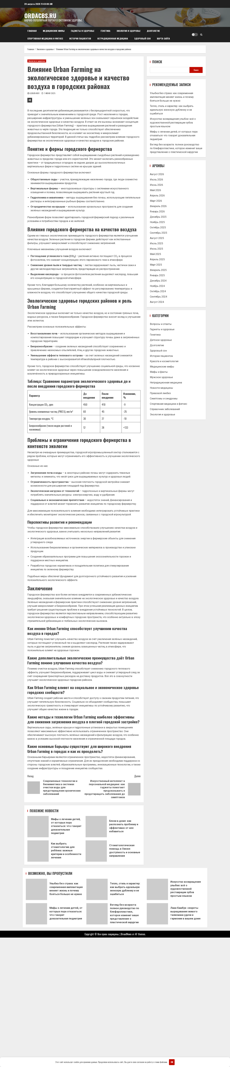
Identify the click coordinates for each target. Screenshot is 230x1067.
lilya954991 (35, 93)
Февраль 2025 (158, 269)
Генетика (105, 30)
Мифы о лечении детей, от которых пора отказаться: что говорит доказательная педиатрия (38, 826)
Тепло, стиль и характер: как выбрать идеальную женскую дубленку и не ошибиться (171, 110)
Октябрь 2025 (158, 227)
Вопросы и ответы (161, 324)
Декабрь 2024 (158, 280)
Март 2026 (156, 200)
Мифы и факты (159, 371)
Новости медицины (161, 387)
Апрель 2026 (157, 195)
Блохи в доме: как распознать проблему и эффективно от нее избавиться (96, 826)
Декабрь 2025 (158, 216)
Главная (32, 30)
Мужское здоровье (161, 377)
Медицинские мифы (54, 30)
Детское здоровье (161, 340)
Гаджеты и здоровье (82, 30)
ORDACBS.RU (40, 15)
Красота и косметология (164, 361)
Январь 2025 (157, 275)
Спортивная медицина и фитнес (45, 38)
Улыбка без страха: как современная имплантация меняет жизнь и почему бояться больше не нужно (172, 97)
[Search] (201, 35)
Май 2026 (155, 190)
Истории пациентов (80, 38)
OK (172, 1062)
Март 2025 (156, 264)
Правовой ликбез (160, 393)
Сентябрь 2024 (158, 296)
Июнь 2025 (156, 248)
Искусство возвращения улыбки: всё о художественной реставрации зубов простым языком (173, 122)
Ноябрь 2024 (157, 285)
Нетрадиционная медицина (112, 38)
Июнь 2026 (156, 184)
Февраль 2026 (158, 206)
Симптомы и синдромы (164, 398)
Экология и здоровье (129, 30)
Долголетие (153, 30)
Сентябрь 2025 (158, 232)
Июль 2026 (156, 179)
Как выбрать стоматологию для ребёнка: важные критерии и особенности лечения (38, 851)
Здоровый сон (142, 38)
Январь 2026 (157, 211)
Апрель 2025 (157, 259)
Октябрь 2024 (158, 291)
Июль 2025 (156, 243)
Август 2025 (157, 237)
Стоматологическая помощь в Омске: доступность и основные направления (96, 851)
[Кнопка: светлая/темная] (195, 34)
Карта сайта (163, 38)
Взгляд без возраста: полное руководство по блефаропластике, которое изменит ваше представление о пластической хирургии (176, 148)
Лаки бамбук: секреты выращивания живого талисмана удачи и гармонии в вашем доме (157, 913)
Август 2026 (157, 174)
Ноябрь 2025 (157, 222)
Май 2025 (155, 253)
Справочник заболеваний (165, 409)
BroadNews (126, 934)
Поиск (157, 61)
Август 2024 (157, 301)
